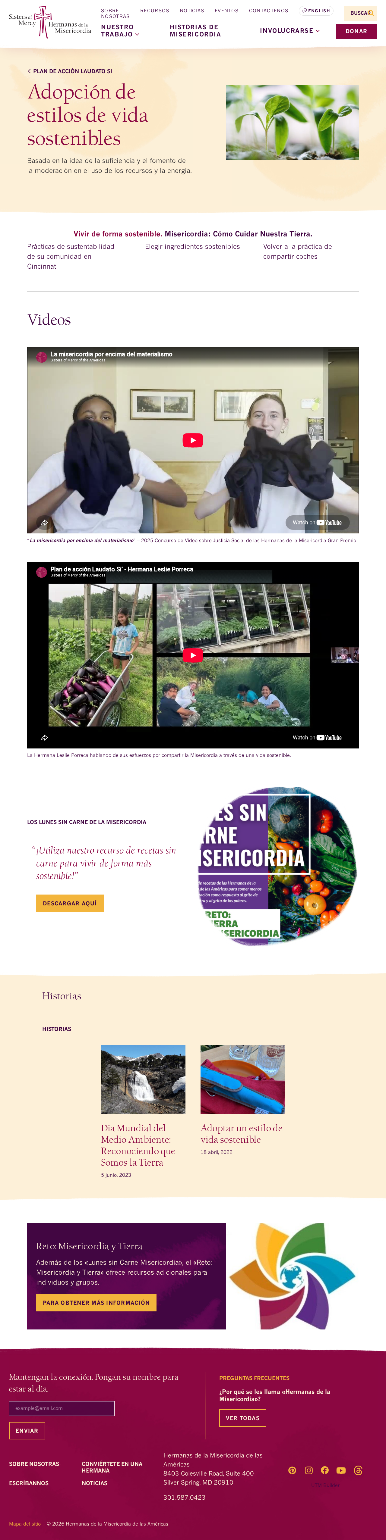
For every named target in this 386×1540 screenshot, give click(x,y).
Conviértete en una (112, 1468)
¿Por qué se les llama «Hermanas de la (274, 1396)
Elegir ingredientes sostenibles (192, 247)
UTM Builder (325, 1485)
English (319, 11)
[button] (290, 31)
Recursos (154, 11)
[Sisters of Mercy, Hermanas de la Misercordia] (46, 22)
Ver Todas (243, 1418)
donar (356, 31)
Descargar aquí (70, 904)
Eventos (227, 11)
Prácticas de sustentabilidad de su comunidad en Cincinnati (71, 257)
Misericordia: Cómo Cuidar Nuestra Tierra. (238, 234)
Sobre (35, 1464)
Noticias (192, 11)
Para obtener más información (96, 1303)
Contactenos (269, 11)
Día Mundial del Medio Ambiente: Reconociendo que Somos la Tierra (138, 1145)
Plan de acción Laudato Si (72, 71)
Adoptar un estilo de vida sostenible (242, 1134)
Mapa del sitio (25, 1524)
